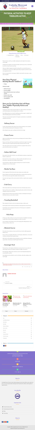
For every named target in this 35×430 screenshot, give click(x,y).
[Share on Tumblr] (31, 266)
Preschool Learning (5, 336)
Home (3, 23)
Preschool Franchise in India (8, 406)
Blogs (4, 411)
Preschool (4, 332)
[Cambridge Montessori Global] (14, 6)
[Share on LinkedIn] (29, 266)
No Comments (26, 55)
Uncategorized (5, 338)
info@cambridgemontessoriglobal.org (17, 366)
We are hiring (6, 413)
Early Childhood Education (6, 320)
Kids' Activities (17, 56)
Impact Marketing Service (21, 428)
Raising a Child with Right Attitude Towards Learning (27, 304)
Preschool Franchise (5, 334)
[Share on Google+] (26, 266)
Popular (6, 311)
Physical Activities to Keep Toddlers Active (13, 23)
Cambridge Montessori (11, 55)
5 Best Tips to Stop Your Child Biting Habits (17, 303)
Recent (15, 311)
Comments (26, 311)
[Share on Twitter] (22, 266)
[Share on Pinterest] (28, 266)
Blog (5, 23)
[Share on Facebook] (24, 266)
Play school (4, 330)
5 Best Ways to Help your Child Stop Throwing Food (6, 304)
